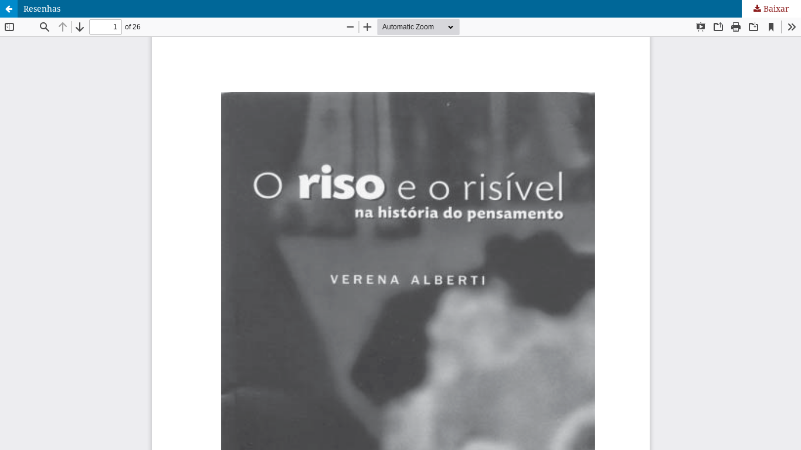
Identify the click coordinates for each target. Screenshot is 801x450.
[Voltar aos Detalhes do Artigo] (9, 9)
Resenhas (41, 8)
